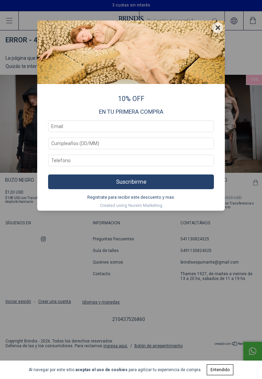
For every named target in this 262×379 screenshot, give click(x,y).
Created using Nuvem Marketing (131, 205)
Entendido (220, 369)
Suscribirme (131, 181)
